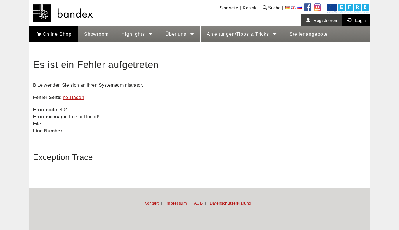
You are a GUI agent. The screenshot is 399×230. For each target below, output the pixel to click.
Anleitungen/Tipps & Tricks (238, 34)
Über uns (176, 34)
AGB (198, 203)
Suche (274, 7)
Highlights (133, 34)
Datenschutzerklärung (230, 203)
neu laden (73, 97)
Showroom (96, 34)
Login (360, 20)
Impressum (176, 203)
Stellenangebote (308, 34)
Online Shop (56, 34)
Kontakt (250, 7)
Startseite (229, 7)
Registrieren (325, 20)
